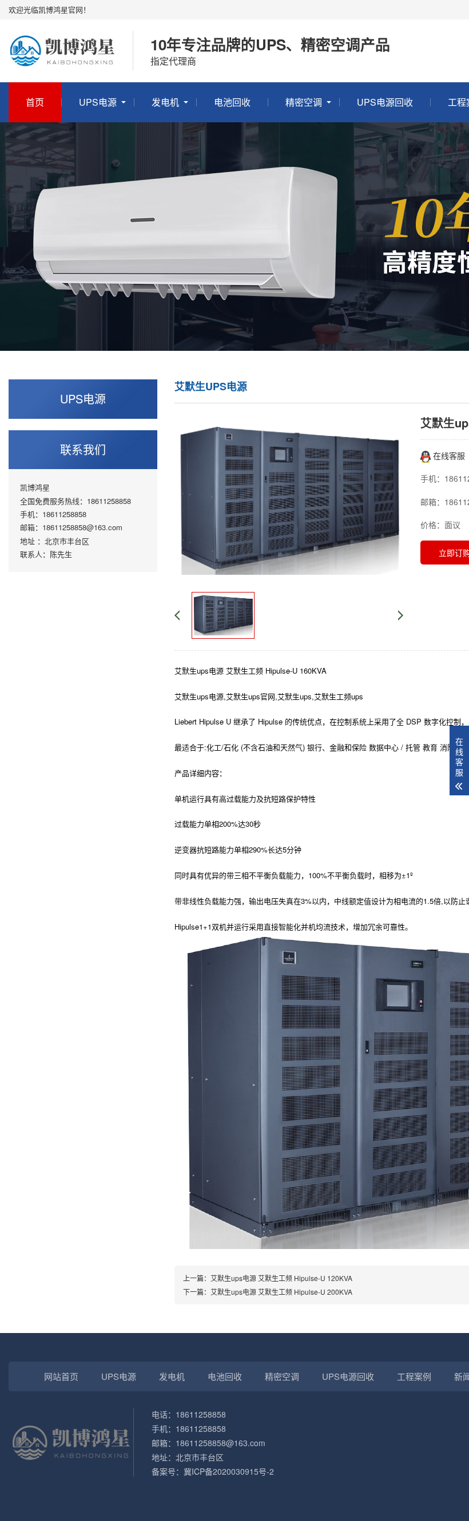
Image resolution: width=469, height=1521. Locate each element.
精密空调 (303, 102)
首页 (35, 102)
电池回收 (232, 102)
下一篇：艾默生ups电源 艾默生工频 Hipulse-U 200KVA (267, 1291)
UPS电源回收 (385, 102)
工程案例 (414, 1376)
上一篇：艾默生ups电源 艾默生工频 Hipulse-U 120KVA (267, 1278)
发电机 (165, 102)
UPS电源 (98, 102)
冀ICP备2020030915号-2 (229, 1471)
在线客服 (448, 455)
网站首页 (61, 1376)
